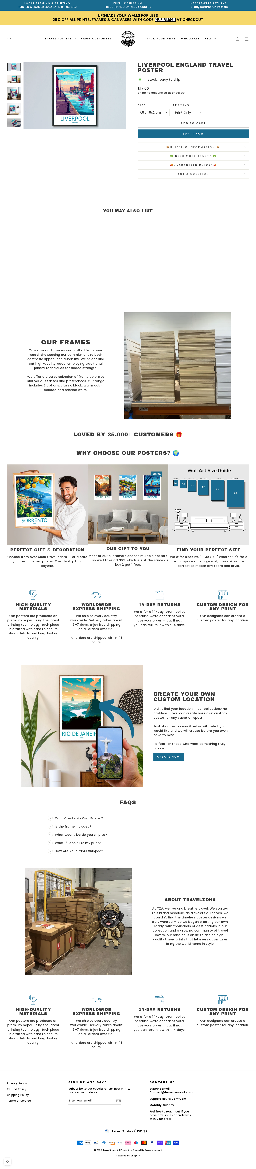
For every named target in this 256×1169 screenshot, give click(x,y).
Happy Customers (96, 38)
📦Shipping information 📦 (193, 147)
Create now (168, 756)
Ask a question (193, 174)
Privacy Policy (17, 1083)
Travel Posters (59, 38)
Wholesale (190, 38)
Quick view (35, 275)
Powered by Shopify (128, 1155)
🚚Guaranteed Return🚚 (193, 165)
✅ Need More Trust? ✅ (193, 156)
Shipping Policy (18, 1095)
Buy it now (193, 133)
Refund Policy (16, 1089)
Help (209, 38)
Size (142, 105)
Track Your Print (160, 38)
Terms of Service (19, 1101)
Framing (181, 105)
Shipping (144, 93)
